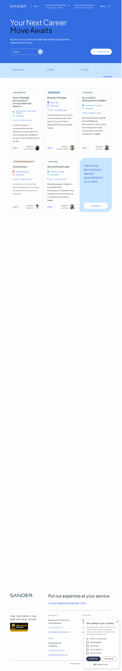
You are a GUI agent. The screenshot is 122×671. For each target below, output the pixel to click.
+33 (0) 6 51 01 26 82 (56, 650)
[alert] (102, 644)
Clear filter (107, 76)
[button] (106, 6)
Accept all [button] (93, 659)
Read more (103, 634)
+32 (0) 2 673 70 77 (55, 627)
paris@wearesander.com (58, 655)
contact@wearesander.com (67, 603)
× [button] (117, 621)
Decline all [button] (109, 659)
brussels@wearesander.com (59, 632)
